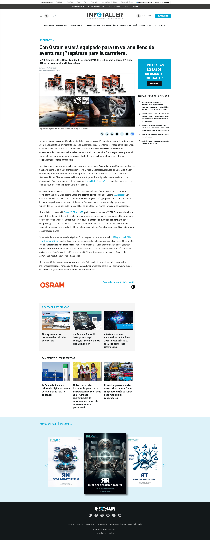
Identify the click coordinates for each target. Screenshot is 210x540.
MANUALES (66, 423)
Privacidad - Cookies (135, 524)
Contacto (71, 524)
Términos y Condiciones (117, 524)
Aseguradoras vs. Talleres (109, 2)
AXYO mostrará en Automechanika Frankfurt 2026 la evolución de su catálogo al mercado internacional (117, 340)
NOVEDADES (49, 25)
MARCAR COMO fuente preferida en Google (153, 2)
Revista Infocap (78, 7)
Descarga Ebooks (114, 7)
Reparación (46, 40)
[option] (105, 463)
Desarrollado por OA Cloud (105, 533)
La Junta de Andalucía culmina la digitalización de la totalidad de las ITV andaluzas (56, 390)
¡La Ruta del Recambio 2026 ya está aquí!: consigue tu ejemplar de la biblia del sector (86, 339)
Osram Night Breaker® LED (97, 180)
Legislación (59, 2)
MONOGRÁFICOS (48, 423)
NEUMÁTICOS (125, 25)
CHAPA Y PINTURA (93, 25)
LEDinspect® (119, 194)
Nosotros (80, 524)
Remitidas (70, 2)
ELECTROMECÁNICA (110, 25)
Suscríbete (163, 16)
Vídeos (78, 2)
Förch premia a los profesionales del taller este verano (54, 337)
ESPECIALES (159, 25)
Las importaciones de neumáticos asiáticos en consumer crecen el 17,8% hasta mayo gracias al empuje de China (154, 127)
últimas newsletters (96, 7)
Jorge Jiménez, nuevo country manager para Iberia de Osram (154, 142)
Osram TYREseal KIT (73, 212)
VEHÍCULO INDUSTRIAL (142, 25)
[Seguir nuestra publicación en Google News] (132, 134)
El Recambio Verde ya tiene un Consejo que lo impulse (154, 135)
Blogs (86, 2)
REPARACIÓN (61, 25)
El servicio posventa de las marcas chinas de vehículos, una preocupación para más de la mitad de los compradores (118, 391)
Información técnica (127, 2)
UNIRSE (154, 83)
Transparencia (102, 524)
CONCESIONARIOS (76, 25)
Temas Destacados (46, 2)
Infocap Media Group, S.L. (108, 529)
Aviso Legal (90, 524)
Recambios (94, 2)
